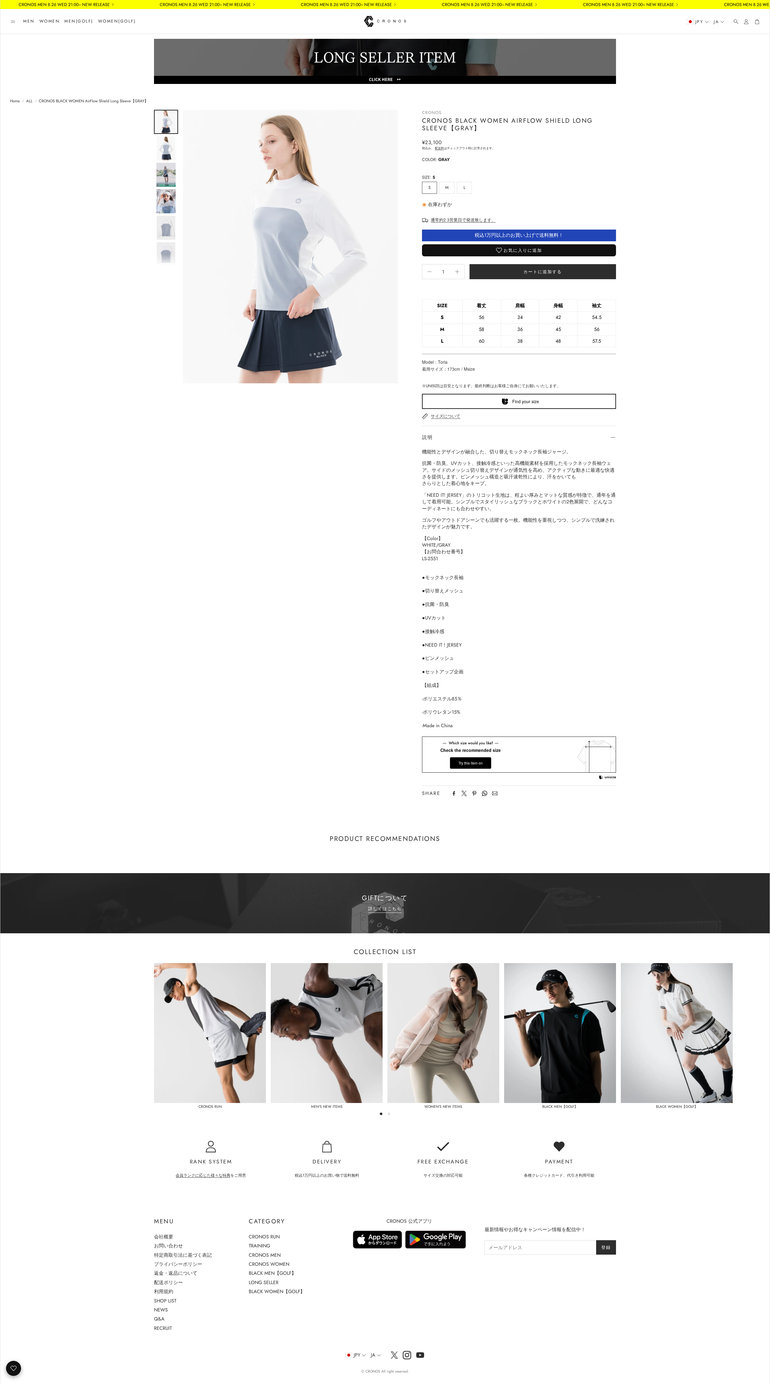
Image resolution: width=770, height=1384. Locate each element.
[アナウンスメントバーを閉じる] (763, 4)
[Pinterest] (474, 793)
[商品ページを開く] (210, 1033)
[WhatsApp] (484, 793)
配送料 (439, 148)
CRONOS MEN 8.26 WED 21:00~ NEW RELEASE (307, 4)
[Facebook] (454, 793)
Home (15, 101)
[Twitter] (464, 793)
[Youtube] (420, 1355)
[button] (13, 21)
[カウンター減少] (429, 271)
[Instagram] (407, 1355)
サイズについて (445, 416)
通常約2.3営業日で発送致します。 (463, 220)
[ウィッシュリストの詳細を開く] (13, 1368)
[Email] (494, 793)
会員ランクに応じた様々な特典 (203, 1175)
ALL (29, 101)
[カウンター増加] (457, 271)
